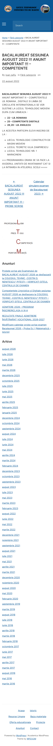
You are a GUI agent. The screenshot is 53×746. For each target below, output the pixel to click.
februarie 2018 (10, 641)
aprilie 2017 (8, 662)
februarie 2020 (10, 598)
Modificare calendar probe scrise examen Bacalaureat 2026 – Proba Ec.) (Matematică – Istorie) (26, 328)
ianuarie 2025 (9, 412)
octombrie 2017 (10, 646)
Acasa (21, 710)
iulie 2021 (7, 556)
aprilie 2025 (8, 402)
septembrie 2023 (11, 481)
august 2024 (9, 433)
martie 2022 (8, 529)
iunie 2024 (7, 444)
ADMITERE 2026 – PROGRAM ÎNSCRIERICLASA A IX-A (18, 308)
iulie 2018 (7, 619)
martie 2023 (8, 503)
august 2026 (9, 348)
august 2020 (9, 588)
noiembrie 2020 (10, 582)
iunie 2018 (7, 625)
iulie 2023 (7, 492)
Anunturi (20, 728)
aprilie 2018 (8, 630)
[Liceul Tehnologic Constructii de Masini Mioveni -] (26, 8)
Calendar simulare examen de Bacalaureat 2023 (39, 187)
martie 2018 (8, 635)
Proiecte (40, 722)
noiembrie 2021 (10, 540)
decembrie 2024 (11, 418)
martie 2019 (8, 609)
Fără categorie (16, 37)
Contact (34, 728)
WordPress (21, 735)
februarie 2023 (10, 508)
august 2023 (9, 487)
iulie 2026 (7, 354)
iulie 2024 (7, 439)
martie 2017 (8, 667)
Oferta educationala (20, 722)
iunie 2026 (7, 359)
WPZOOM (31, 739)
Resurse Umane (16, 716)
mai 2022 (7, 524)
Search (46, 25)
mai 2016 (7, 678)
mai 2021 (7, 561)
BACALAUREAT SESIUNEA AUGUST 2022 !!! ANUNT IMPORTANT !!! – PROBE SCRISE (14, 194)
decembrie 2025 (11, 375)
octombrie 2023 (11, 476)
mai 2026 (7, 364)
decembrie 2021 (10, 535)
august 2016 (8, 673)
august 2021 (8, 550)
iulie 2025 (7, 386)
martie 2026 (8, 370)
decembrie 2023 (11, 471)
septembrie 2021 (11, 545)
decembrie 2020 (11, 577)
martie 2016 (8, 683)
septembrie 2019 (11, 604)
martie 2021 (8, 572)
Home (4, 37)
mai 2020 (7, 593)
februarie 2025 (10, 407)
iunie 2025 (7, 391)
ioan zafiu (11, 75)
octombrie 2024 (11, 423)
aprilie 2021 (8, 566)
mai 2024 (7, 449)
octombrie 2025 (11, 380)
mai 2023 (7, 497)
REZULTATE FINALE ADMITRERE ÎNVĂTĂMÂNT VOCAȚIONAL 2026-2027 (23, 317)
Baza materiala (38, 716)
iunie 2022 (7, 519)
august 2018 (8, 614)
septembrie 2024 (11, 428)
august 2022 (9, 513)
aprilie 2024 (8, 455)
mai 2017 (7, 657)
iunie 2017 (7, 651)
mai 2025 (7, 396)
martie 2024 (8, 460)
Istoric (33, 710)
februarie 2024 (10, 465)
